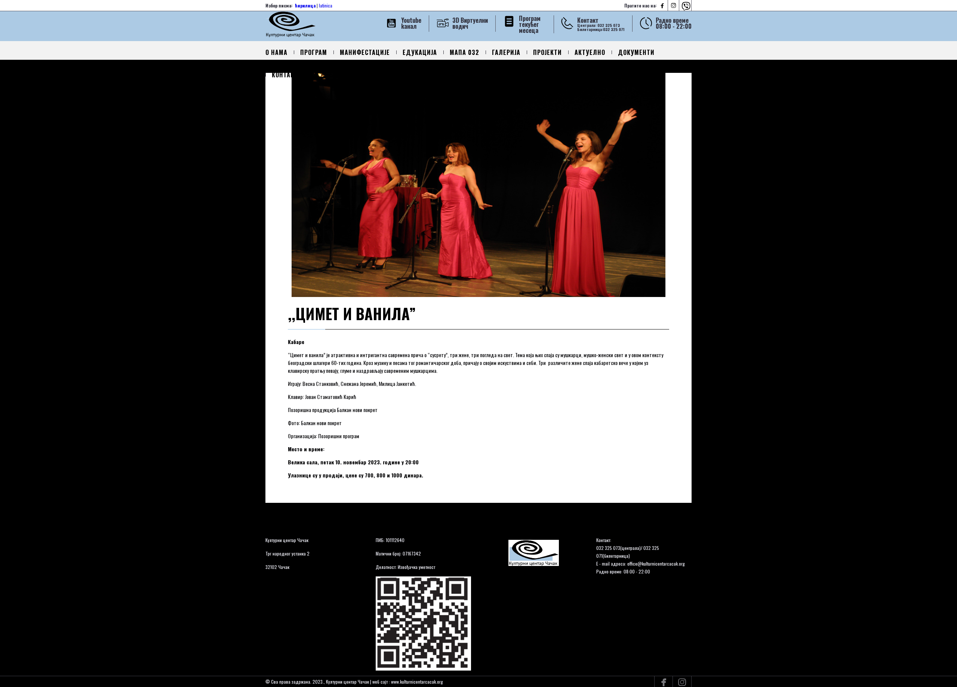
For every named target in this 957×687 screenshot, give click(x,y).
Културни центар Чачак (286, 540)
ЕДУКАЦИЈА (420, 52)
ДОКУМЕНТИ (636, 52)
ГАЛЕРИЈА (506, 52)
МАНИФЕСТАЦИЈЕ (365, 52)
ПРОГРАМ (313, 52)
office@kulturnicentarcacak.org (656, 563)
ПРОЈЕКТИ (547, 52)
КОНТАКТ (285, 74)
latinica (325, 5)
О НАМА (276, 52)
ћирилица (305, 5)
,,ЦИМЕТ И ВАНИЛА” (352, 313)
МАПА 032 (464, 52)
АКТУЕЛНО (590, 52)
